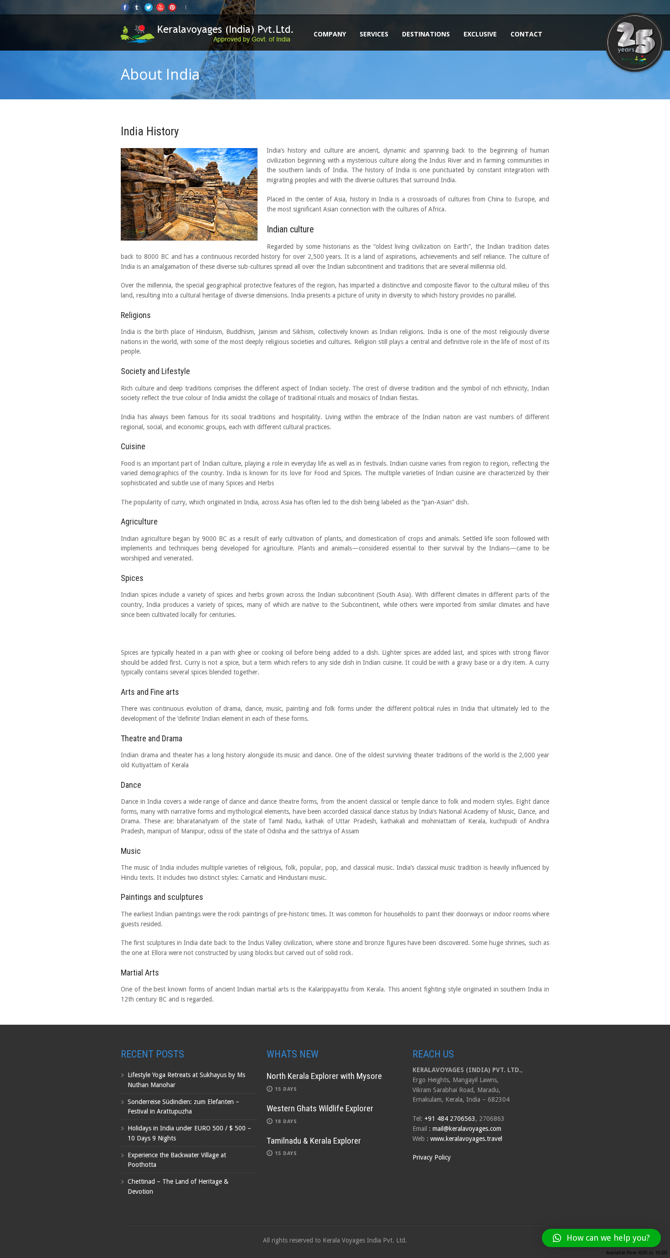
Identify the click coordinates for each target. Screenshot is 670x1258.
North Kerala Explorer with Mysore (324, 1076)
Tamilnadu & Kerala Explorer (314, 1140)
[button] (601, 1238)
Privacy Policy (431, 1157)
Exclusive (480, 34)
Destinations (426, 34)
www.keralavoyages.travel (466, 1138)
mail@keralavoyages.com (467, 1128)
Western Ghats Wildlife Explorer (320, 1108)
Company (330, 34)
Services (374, 34)
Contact (526, 34)
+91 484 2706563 (449, 1118)
